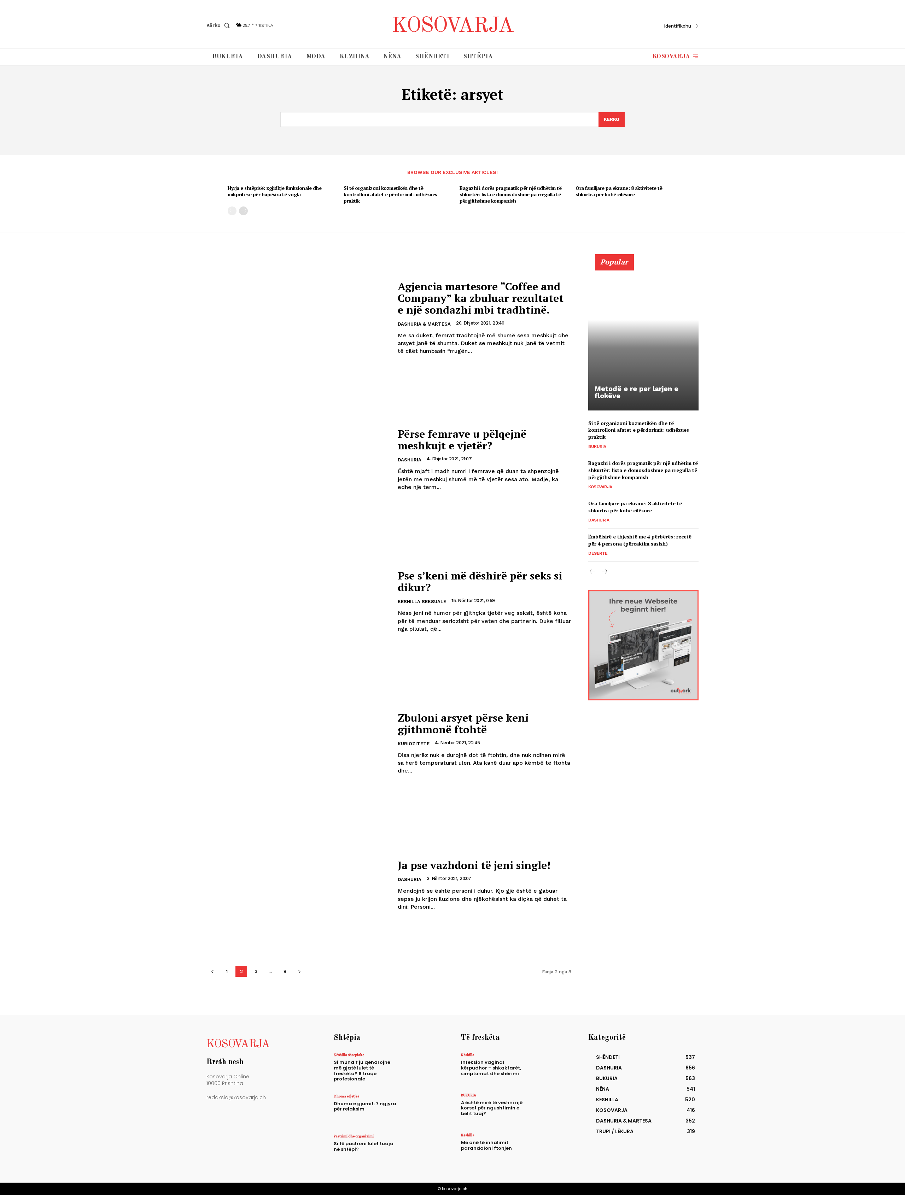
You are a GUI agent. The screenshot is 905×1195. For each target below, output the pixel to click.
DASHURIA (409, 459)
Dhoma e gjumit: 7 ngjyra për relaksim (365, 1106)
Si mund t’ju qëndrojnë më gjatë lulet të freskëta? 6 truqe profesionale (362, 1070)
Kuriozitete (414, 743)
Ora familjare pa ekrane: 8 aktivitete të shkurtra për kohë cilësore (619, 191)
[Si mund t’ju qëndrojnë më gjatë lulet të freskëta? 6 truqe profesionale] (422, 1068)
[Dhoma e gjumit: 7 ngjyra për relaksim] (422, 1109)
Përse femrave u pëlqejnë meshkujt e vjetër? (462, 440)
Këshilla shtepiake (349, 1055)
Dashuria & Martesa (424, 324)
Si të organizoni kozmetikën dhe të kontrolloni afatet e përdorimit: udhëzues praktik (390, 194)
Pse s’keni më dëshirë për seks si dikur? (480, 581)
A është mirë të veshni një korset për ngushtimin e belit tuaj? (491, 1108)
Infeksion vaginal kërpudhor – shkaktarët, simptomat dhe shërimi (491, 1068)
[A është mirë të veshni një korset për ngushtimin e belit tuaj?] (549, 1108)
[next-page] (243, 210)
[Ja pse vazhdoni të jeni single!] (297, 885)
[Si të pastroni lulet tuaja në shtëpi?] (422, 1149)
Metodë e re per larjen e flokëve (636, 392)
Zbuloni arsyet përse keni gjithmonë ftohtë (463, 723)
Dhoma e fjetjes (346, 1096)
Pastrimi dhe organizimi (354, 1136)
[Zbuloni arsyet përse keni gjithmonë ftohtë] (297, 743)
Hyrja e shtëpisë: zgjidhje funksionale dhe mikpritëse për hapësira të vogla (274, 191)
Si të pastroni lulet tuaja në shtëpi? (363, 1146)
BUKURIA (597, 446)
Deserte (598, 553)
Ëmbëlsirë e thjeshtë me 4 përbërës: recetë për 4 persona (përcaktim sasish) (639, 540)
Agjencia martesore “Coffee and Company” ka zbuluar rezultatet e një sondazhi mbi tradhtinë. (481, 298)
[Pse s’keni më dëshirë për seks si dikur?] (297, 601)
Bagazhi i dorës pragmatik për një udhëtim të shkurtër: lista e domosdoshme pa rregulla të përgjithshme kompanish (510, 194)
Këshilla (467, 1055)
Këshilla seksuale (422, 601)
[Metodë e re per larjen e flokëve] (643, 336)
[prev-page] (232, 210)
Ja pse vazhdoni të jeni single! (474, 865)
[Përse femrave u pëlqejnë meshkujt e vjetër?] (297, 460)
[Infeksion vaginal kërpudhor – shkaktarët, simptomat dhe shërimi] (549, 1068)
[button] (219, 25)
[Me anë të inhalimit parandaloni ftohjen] (549, 1148)
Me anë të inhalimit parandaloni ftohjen (486, 1145)
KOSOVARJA (600, 486)
